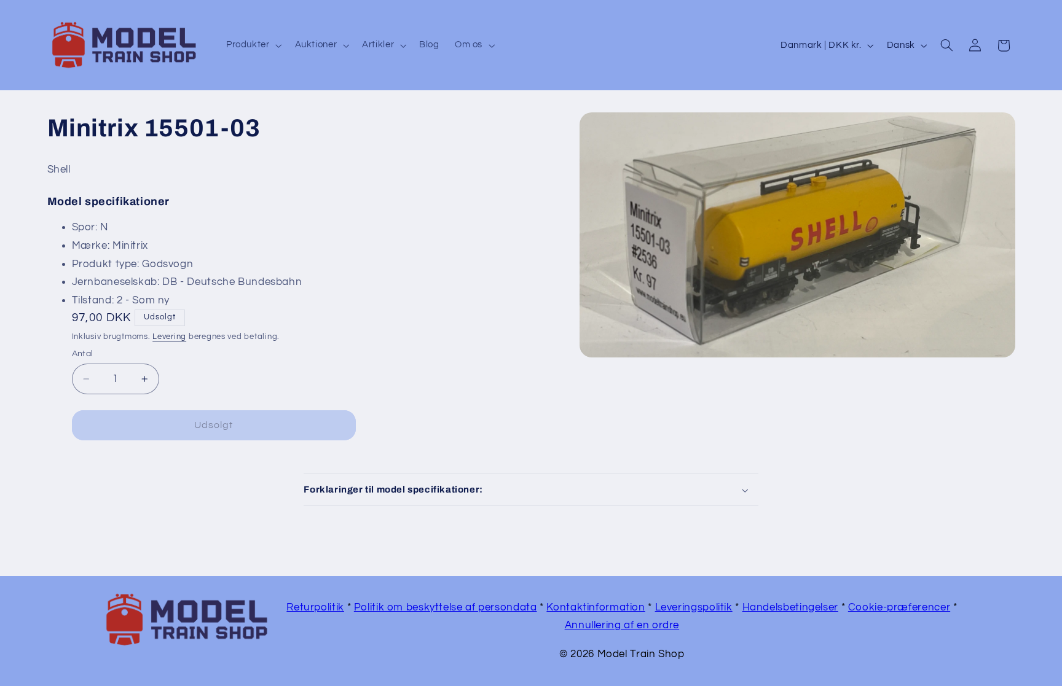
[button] (252, 45)
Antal (82, 353)
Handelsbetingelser (790, 607)
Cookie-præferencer (899, 607)
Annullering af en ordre (622, 625)
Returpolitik (315, 607)
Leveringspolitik (694, 607)
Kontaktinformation (595, 607)
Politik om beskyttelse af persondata (445, 607)
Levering (169, 337)
